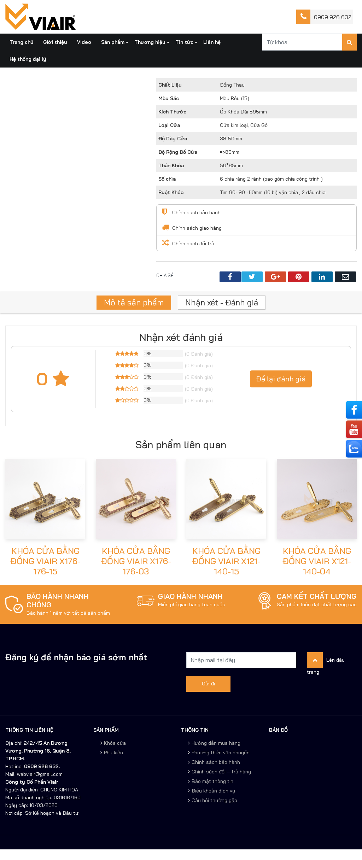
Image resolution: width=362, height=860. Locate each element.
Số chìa (167, 179)
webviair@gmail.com (39, 774)
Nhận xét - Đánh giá (221, 302)
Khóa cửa (115, 743)
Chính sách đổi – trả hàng (221, 771)
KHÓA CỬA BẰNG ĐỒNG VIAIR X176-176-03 (136, 561)
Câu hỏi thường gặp (214, 800)
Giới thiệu (55, 42)
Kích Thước (172, 112)
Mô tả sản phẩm (134, 302)
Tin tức (184, 42)
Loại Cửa (169, 125)
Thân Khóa (171, 165)
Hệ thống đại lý (28, 59)
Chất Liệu (170, 85)
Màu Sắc (168, 98)
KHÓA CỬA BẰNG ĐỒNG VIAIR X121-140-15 (226, 561)
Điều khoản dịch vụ (213, 791)
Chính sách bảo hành (216, 762)
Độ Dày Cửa (172, 138)
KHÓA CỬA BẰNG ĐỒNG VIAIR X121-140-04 (316, 561)
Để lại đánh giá (281, 378)
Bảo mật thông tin (212, 781)
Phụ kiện (113, 752)
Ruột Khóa (170, 192)
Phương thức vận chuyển (221, 752)
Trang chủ (21, 42)
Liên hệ (212, 42)
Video (84, 42)
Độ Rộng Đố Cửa (177, 152)
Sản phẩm (112, 42)
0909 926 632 (332, 17)
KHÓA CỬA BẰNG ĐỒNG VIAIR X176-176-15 (45, 561)
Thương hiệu (149, 42)
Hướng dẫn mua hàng (216, 743)
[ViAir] (40, 16)
